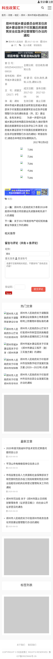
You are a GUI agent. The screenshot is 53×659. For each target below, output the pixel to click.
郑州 (23, 15)
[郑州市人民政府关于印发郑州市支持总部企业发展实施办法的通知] (11, 378)
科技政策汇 (16, 8)
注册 (50, 2)
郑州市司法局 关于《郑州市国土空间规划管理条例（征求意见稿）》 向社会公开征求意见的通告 (27, 502)
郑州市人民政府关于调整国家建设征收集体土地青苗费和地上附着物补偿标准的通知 (34, 317)
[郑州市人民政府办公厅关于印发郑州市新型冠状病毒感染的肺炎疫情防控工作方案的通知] (11, 332)
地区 (17, 15)
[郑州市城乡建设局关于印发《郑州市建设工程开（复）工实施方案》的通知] (11, 348)
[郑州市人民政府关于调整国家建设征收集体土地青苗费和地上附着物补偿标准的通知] (11, 317)
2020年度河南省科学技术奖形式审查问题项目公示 (26, 450)
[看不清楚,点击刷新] (8, 292)
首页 (4, 15)
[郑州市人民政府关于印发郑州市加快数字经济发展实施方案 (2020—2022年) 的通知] (11, 363)
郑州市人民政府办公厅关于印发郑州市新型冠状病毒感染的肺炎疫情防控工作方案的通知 (34, 333)
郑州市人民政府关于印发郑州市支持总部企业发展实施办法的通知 (34, 378)
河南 (10, 15)
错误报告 (38, 45)
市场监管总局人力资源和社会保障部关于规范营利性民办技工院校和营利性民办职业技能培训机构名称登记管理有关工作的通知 (27, 481)
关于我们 (21, 645)
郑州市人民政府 (16, 42)
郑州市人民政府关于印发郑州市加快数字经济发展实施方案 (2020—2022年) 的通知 (34, 364)
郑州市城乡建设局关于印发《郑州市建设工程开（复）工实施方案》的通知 (34, 348)
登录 (42, 2)
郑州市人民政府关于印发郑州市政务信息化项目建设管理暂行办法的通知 (27, 520)
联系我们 (32, 645)
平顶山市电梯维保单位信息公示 (22, 464)
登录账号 (22, 258)
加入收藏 (27, 45)
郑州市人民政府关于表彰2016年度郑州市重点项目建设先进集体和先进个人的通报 (26, 211)
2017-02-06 (32, 42)
